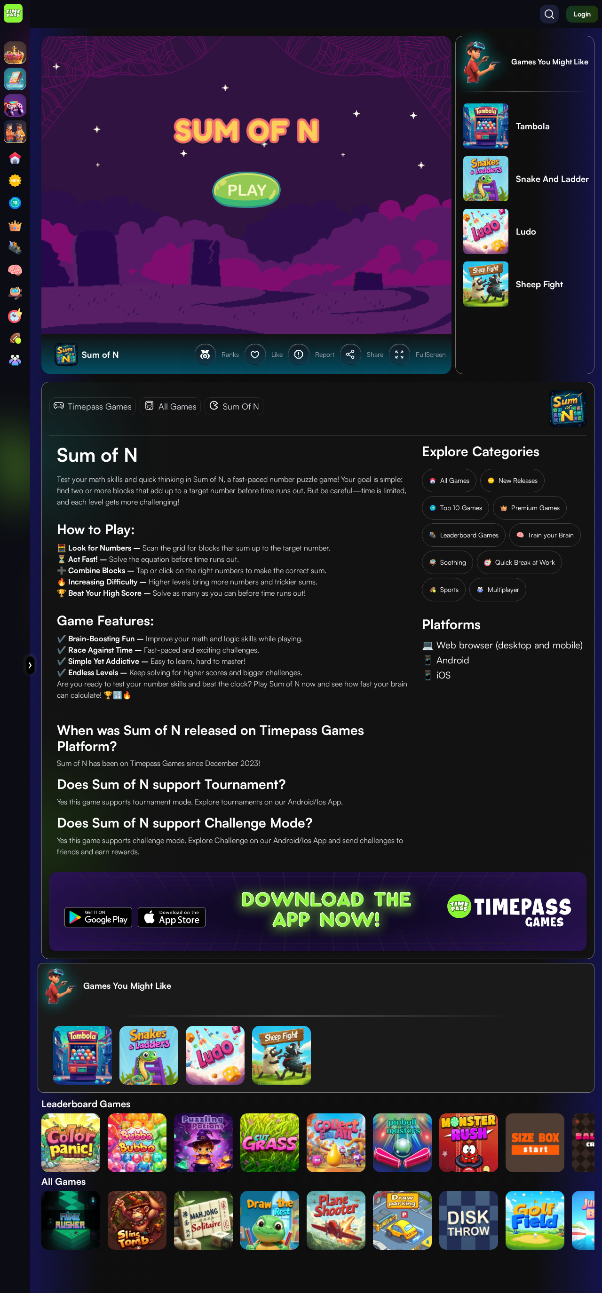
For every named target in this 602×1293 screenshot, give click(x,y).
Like (277, 354)
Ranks (230, 354)
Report (324, 354)
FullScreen (431, 354)
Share (375, 354)
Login (582, 14)
